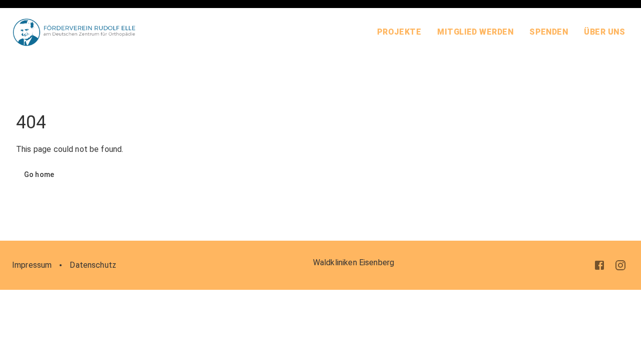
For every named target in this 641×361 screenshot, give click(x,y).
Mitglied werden (475, 32)
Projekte (399, 32)
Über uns (604, 32)
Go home (39, 174)
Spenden (548, 32)
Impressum (32, 265)
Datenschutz (93, 265)
